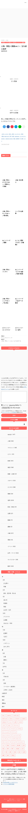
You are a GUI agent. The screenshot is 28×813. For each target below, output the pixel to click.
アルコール (16, 725)
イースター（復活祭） (10, 686)
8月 (4, 653)
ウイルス (13, 728)
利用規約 (14, 412)
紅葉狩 (5, 633)
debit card (4, 718)
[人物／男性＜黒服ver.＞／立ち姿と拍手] (16, 126)
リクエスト (18, 799)
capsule (9, 715)
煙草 (12, 748)
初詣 (5, 606)
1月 (4, 596)
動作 (22, 134)
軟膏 (15, 752)
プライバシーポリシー (6, 412)
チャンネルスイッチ (6, 337)
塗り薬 (12, 745)
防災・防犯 (11, 134)
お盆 (5, 656)
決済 (24, 745)
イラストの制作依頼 (8, 784)
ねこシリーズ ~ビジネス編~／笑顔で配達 (19, 272)
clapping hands (9, 138)
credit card (16, 715)
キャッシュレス (5, 732)
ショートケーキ (16, 735)
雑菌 (3, 755)
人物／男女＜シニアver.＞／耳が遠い (6, 301)
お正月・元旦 (7, 610)
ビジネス (6, 134)
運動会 (4, 703)
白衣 (23, 748)
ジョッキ (4, 738)
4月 (4, 680)
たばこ (9, 725)
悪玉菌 (18, 745)
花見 (5, 683)
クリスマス (7, 616)
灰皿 (3, 748)
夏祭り (5, 660)
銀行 (20, 752)
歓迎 (13, 136)
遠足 (3, 700)
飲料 (8, 755)
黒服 (3, 136)
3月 (4, 580)
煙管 (8, 748)
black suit (6, 136)
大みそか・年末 (8, 623)
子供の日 (6, 676)
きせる (20, 722)
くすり (3, 725)
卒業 (5, 586)
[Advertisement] (14, 23)
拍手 (10, 136)
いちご (10, 722)
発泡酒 (17, 748)
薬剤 (10, 752)
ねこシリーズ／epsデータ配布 (19, 301)
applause (17, 136)
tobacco (4, 722)
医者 (8, 745)
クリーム (14, 732)
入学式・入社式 (8, 690)
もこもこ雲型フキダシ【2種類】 (19, 242)
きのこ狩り (7, 646)
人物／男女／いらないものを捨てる (11, 341)
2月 (4, 590)
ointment (17, 718)
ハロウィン (7, 643)
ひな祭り (6, 583)
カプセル (20, 728)
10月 (4, 640)
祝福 (14, 138)
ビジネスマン (23, 136)
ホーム (5, 799)
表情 (22, 138)
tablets (24, 718)
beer (3, 715)
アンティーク (5, 728)
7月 (4, 663)
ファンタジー (21, 742)
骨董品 (12, 755)
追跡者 (17, 138)
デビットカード (5, 742)
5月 (4, 673)
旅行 (3, 706)
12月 (4, 613)
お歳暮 (5, 620)
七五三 (5, 636)
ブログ (18, 800)
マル (3, 745)
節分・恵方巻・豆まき (10, 593)
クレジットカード (6, 735)
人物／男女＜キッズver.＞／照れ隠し (6, 213)
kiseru (11, 718)
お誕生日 (4, 693)
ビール (13, 742)
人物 (3, 134)
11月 (4, 630)
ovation (3, 138)
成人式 (5, 600)
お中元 (4, 666)
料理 (3, 696)
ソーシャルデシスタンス (14, 738)
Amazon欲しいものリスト (10, 782)
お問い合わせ (11, 799)
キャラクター (18, 134)
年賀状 (5, 603)
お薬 (15, 722)
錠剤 (24, 752)
